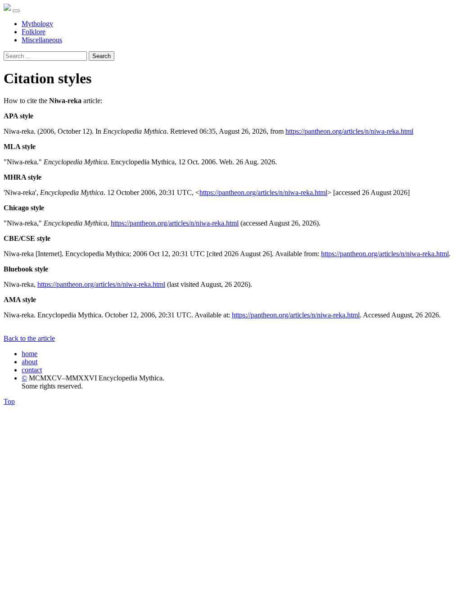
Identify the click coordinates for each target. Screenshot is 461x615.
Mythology (37, 23)
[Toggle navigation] (16, 10)
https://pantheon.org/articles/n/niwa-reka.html (349, 131)
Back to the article (29, 338)
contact (32, 370)
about (29, 362)
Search (101, 56)
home (29, 353)
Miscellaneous (42, 40)
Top (9, 401)
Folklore (33, 32)
